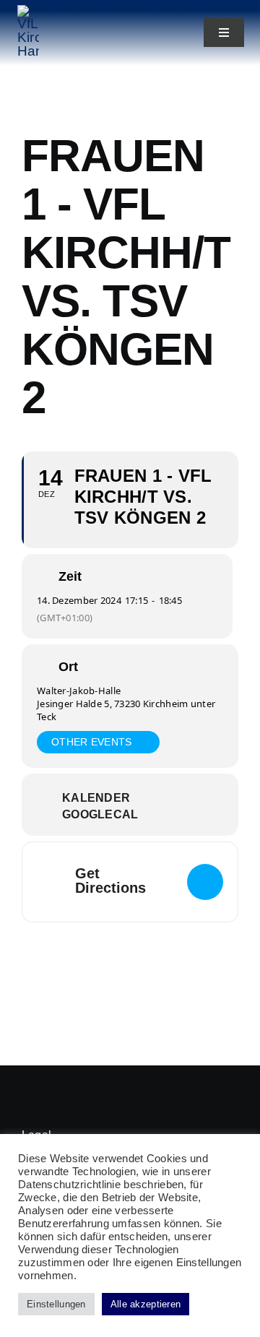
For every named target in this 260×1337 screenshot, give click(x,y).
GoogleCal (100, 814)
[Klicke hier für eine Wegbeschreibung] (205, 882)
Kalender (96, 798)
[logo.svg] (28, 12)
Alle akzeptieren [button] (145, 1304)
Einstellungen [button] (56, 1304)
